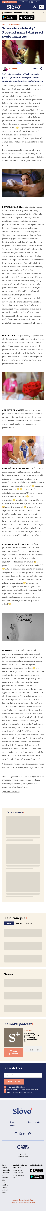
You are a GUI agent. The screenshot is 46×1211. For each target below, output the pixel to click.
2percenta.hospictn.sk (10, 792)
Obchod (12, 1126)
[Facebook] (16, 1135)
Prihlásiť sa (14, 1082)
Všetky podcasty (13, 1052)
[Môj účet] (35, 7)
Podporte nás (34, 1122)
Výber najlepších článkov (16, 1087)
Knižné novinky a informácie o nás (19, 1092)
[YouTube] (24, 1134)
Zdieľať (35, 68)
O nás (12, 1122)
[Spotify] (29, 1135)
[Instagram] (20, 1135)
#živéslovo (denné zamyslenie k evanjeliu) (22, 1090)
